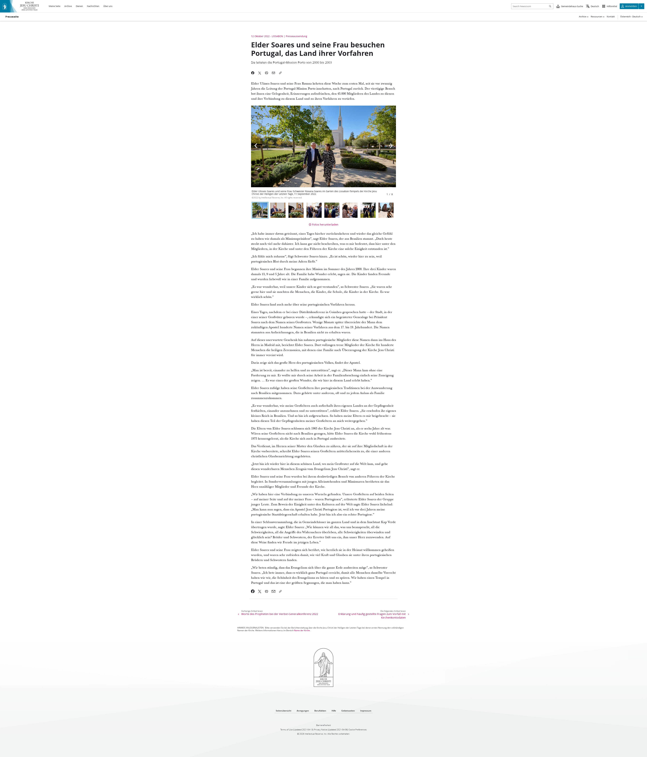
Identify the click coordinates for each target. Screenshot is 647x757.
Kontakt (611, 16)
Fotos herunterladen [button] (325, 224)
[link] (252, 591)
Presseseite (12, 17)
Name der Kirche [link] (302, 630)
